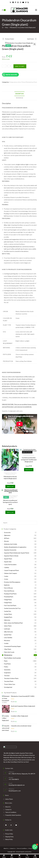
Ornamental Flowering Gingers (12, 646)
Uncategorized (8, 687)
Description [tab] (19, 93)
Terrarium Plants (8, 681)
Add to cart (19, 66)
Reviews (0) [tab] (19, 98)
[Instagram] (20, 2)
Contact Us (8, 809)
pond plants (7, 664)
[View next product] (35, 39)
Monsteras (7, 640)
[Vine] (26, 2)
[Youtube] (23, 2)
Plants (35, 82)
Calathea (9, 495)
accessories (7, 532)
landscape (7, 629)
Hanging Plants (8, 617)
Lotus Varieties (8, 637)
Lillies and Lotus (8, 632)
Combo (6, 576)
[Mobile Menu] (36, 10)
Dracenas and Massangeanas (12, 582)
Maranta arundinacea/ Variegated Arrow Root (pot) (10, 502)
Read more (28, 469)
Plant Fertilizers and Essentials (12, 658)
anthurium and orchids (10, 544)
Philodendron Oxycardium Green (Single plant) (22, 27)
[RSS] (28, 2)
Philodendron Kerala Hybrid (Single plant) (10, 477)
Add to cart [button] (10, 486)
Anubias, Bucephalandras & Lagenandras (15, 547)
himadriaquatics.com (15, 791)
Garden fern (7, 611)
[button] (34, 44)
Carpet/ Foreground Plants (11, 570)
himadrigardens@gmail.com (17, 785)
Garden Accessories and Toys (12, 608)
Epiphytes (7, 585)
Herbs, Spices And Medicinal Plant (13, 623)
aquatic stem (7, 561)
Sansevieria (7, 669)
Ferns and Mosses (9, 591)
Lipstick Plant (7, 634)
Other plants (7, 649)
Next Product (30, 39)
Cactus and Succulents (10, 564)
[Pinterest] (15, 2)
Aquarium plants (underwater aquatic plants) (16, 553)
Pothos (6, 667)
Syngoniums (7, 672)
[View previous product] (3, 39)
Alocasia (6, 541)
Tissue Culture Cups (9, 684)
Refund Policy (9, 839)
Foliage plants (13, 82)
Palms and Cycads (9, 652)
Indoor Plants (21, 82)
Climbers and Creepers (10, 573)
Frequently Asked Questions (13, 815)
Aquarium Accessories (10, 550)
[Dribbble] (18, 2)
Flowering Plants (27, 455)
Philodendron (29, 82)
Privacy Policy (9, 834)
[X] (11, 2)
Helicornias (7, 620)
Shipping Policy (9, 836)
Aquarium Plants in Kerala (11, 556)
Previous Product (9, 39)
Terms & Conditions (10, 812)
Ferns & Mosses (8, 588)
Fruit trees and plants (10, 605)
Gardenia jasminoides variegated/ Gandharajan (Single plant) (29, 459)
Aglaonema (7, 535)
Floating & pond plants (10, 594)
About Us (8, 807)
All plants (4, 495)
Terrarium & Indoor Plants (11, 678)
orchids (6, 643)
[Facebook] (13, 2)
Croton (6, 579)
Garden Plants (8, 614)
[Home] (2, 27)
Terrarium (7, 675)
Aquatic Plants (8, 559)
